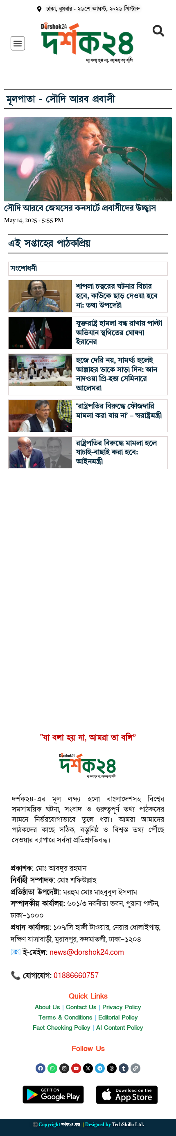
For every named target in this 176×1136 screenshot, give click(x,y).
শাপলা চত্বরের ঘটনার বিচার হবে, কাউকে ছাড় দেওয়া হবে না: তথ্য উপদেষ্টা (117, 296)
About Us (47, 1007)
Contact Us (81, 1007)
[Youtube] (76, 1068)
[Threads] (112, 1068)
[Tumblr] (124, 1068)
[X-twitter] (88, 1068)
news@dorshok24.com (87, 952)
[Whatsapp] (52, 1068)
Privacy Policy (121, 1007)
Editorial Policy (118, 1017)
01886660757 (76, 976)
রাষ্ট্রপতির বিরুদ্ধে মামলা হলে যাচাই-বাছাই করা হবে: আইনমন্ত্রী (116, 452)
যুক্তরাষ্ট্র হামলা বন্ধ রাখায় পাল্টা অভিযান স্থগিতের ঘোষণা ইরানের (119, 333)
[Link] (135, 1068)
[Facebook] (40, 1068)
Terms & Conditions (65, 1017)
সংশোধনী (24, 268)
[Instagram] (64, 1068)
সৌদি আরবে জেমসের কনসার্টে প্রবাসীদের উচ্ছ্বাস (80, 209)
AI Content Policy (119, 1028)
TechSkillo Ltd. (128, 1124)
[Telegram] (100, 1068)
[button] (18, 43)
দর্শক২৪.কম (70, 1124)
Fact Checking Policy (61, 1028)
